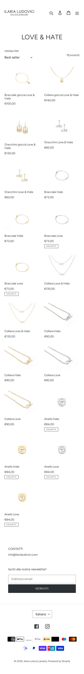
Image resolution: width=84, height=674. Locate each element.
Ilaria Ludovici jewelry (35, 661)
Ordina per (11, 51)
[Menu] (77, 13)
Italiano (40, 614)
